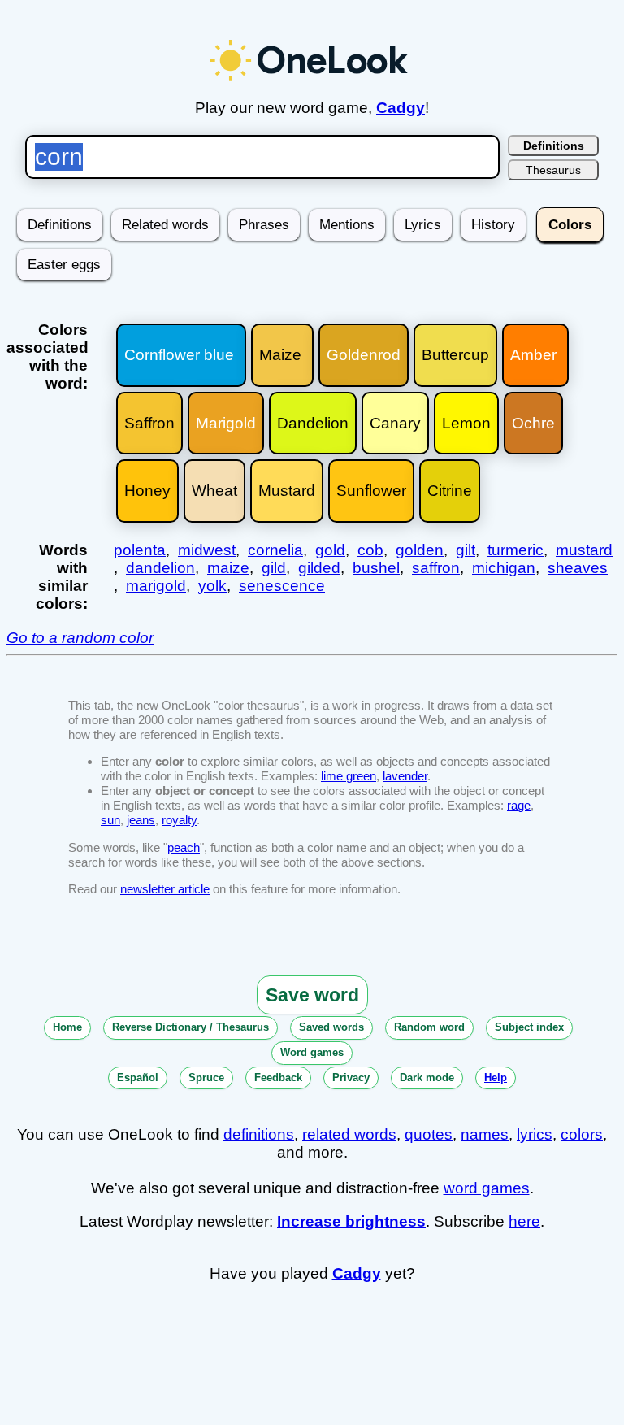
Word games (312, 1052)
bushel (376, 567)
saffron (436, 567)
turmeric (516, 549)
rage (519, 805)
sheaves (578, 567)
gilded (319, 567)
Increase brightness (351, 1221)
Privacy (351, 1077)
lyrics (534, 1134)
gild (274, 567)
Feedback (278, 1077)
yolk (212, 585)
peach (183, 847)
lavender (405, 776)
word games (487, 1188)
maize (228, 567)
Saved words (331, 1027)
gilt (465, 549)
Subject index (529, 1027)
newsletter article (165, 889)
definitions (258, 1134)
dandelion (160, 567)
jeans (141, 820)
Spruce (206, 1077)
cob (371, 549)
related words (349, 1134)
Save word (312, 995)
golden (420, 549)
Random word (429, 1027)
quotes (429, 1134)
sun (110, 820)
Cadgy (400, 107)
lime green (348, 776)
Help (495, 1077)
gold (330, 549)
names (485, 1134)
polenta (140, 549)
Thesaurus (553, 169)
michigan (503, 567)
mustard (584, 549)
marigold (156, 585)
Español (137, 1077)
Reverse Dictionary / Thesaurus (190, 1027)
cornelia (275, 549)
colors (582, 1134)
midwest (207, 549)
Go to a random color (80, 637)
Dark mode (427, 1077)
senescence (282, 585)
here (524, 1221)
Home (67, 1027)
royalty (179, 820)
